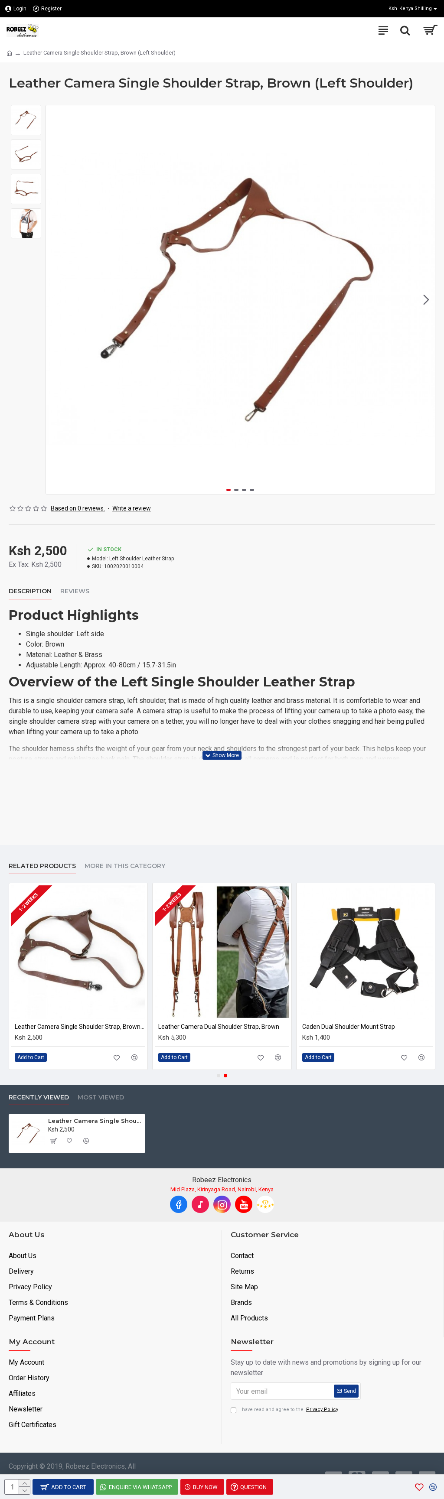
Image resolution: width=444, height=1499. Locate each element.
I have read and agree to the (288, 1409)
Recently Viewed (39, 1097)
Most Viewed (101, 1097)
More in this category (125, 866)
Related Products (42, 866)
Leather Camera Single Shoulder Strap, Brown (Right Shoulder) (80, 1026)
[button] (54, 300)
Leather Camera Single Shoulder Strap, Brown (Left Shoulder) (95, 1120)
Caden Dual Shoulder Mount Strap (348, 1026)
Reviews (74, 591)
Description (30, 591)
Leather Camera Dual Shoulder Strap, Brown (218, 1026)
